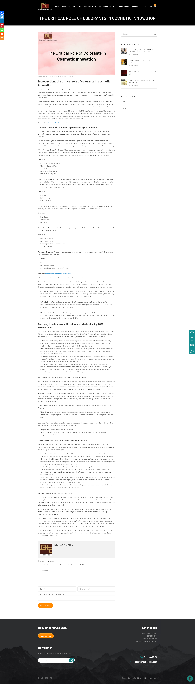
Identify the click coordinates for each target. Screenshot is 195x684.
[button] (190, 678)
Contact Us (46, 636)
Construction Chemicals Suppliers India (58, 274)
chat (192, 333)
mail (192, 345)
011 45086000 (150, 657)
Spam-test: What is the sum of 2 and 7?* (51, 594)
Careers (135, 6)
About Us (66, 6)
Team (124, 678)
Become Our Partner (107, 6)
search (192, 351)
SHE (145, 678)
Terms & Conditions (134, 678)
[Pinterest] (2, 25)
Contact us (147, 6)
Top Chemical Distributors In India (57, 123)
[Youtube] (46, 678)
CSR (124, 101)
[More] (2, 38)
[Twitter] (2, 17)
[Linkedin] (2, 21)
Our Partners (90, 6)
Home (57, 6)
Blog (124, 108)
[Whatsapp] (2, 30)
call (192, 339)
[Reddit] (2, 34)
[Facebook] (2, 13)
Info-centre (124, 6)
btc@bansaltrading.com (146, 662)
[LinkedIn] (51, 678)
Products (77, 6)
